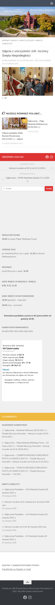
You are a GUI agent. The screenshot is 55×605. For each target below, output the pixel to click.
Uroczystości (26, 40)
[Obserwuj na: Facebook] (47, 157)
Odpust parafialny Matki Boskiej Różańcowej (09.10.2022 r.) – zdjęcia (12, 136)
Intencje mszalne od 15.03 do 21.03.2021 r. (31, 462)
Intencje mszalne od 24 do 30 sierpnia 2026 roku (25, 527)
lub (9, 569)
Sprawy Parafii (10, 40)
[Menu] (51, 3)
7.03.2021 (16, 474)
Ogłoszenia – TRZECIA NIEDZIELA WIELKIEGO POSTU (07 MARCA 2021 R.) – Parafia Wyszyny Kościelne (24, 471)
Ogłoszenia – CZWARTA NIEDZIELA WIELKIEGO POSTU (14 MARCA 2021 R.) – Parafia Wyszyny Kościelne (25, 458)
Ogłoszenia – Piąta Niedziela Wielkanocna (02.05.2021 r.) (37, 124)
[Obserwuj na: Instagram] (51, 157)
